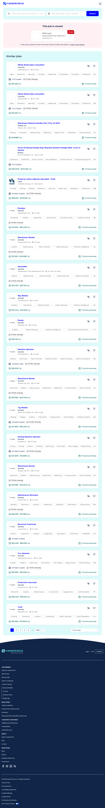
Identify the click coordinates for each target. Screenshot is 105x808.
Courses (5, 691)
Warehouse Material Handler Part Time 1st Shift (39, 123)
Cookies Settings (7, 793)
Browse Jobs (6, 677)
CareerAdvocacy (7, 730)
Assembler (22, 267)
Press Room (5, 761)
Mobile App (6, 698)
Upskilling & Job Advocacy (10, 723)
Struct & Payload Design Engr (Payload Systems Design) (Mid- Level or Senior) (49, 149)
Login (87, 651)
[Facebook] (3, 766)
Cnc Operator (24, 553)
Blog (3, 751)
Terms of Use (6, 782)
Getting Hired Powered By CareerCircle (14, 716)
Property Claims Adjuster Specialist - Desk (36, 179)
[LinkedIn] (10, 766)
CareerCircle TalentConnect (10, 709)
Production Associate (27, 582)
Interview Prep (7, 695)
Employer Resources (8, 758)
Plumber (21, 208)
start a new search (78, 45)
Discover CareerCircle (8, 670)
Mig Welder (23, 296)
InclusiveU (5, 712)
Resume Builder (8, 688)
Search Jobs (5, 674)
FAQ (3, 740)
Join (92, 651)
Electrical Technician (27, 524)
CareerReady (6, 726)
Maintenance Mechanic (28, 495)
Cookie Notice (6, 796)
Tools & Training (7, 684)
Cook (20, 607)
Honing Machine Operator (29, 437)
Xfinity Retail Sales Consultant (31, 65)
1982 (38, 630)
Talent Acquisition (7, 705)
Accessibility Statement (9, 789)
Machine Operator (26, 349)
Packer (21, 320)
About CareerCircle (8, 737)
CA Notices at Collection (9, 800)
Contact (99, 651)
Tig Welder (23, 408)
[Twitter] (14, 766)
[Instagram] (7, 766)
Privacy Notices (6, 786)
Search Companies (7, 681)
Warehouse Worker (26, 237)
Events (4, 754)
